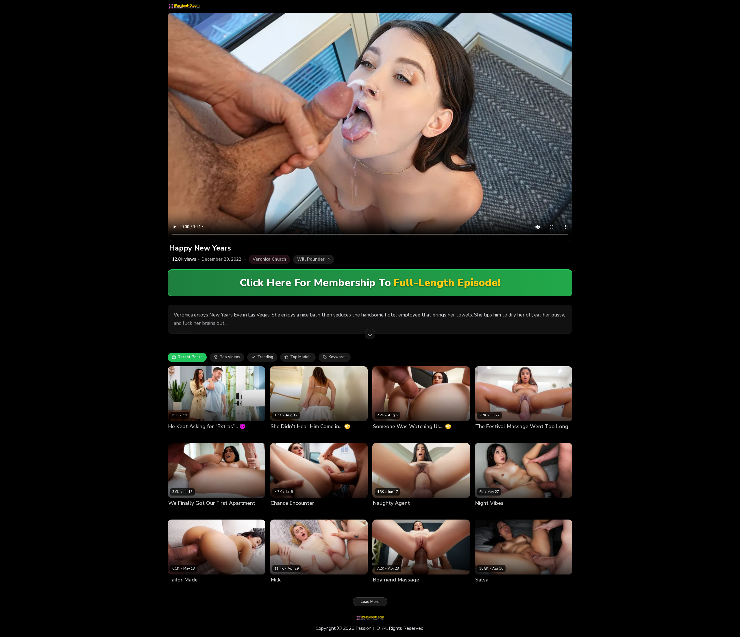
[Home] (184, 6)
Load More (370, 601)
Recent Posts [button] (190, 357)
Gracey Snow (283, 589)
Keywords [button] (338, 357)
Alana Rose (281, 436)
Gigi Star (483, 589)
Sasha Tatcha (181, 436)
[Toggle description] (370, 334)
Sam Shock (512, 436)
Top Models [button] (301, 357)
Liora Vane (178, 589)
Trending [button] (265, 357)
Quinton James (203, 589)
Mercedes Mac (386, 589)
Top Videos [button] (230, 357)
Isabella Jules (487, 436)
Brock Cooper (306, 436)
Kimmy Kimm (486, 513)
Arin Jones (411, 589)
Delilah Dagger (182, 513)
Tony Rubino (207, 436)
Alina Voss (383, 436)
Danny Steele (407, 436)
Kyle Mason (510, 513)
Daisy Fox (279, 513)
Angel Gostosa (386, 513)
